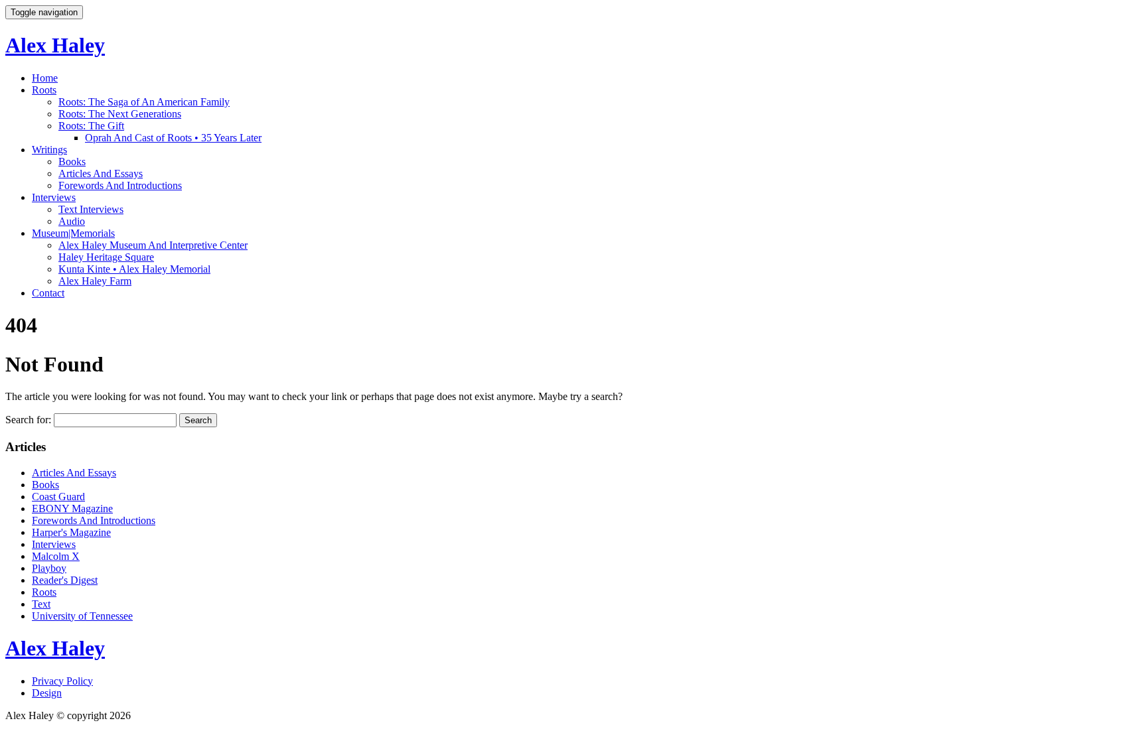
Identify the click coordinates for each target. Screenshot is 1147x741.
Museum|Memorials (73, 233)
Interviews (54, 197)
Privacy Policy (62, 681)
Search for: (28, 419)
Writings (49, 149)
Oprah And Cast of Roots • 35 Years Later (173, 137)
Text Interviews (90, 209)
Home (45, 78)
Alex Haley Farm (94, 281)
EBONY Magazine (72, 508)
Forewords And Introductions (120, 185)
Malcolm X (56, 556)
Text (41, 604)
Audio (71, 221)
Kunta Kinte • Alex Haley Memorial (134, 269)
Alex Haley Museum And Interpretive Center (153, 245)
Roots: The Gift (91, 125)
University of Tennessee (82, 616)
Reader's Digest (65, 580)
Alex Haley (55, 45)
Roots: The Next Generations (119, 113)
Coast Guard (58, 496)
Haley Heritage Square (106, 257)
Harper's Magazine (71, 532)
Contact (48, 293)
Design (47, 693)
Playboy (49, 568)
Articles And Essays (100, 173)
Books (72, 161)
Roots (44, 90)
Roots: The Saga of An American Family (144, 101)
